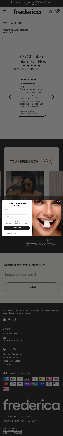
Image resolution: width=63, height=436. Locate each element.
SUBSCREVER (16, 228)
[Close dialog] (58, 202)
